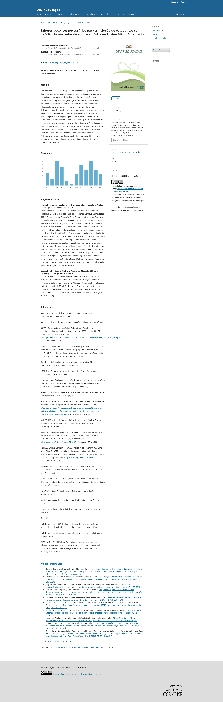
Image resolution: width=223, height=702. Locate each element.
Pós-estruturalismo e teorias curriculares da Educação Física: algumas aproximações (94, 611)
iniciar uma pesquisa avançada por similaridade (78, 647)
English (155, 34)
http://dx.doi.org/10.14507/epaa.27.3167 (58, 442)
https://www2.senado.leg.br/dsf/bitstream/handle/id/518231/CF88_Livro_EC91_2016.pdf (82, 337)
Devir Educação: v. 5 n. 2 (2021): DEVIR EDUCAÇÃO (121, 587)
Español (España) (159, 38)
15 (68, 641)
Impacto (132, 14)
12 (61, 641)
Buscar (181, 14)
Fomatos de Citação (121, 140)
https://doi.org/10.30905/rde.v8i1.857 (61, 63)
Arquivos (49, 14)
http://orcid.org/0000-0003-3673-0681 (81, 457)
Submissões (91, 14)
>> (72, 641)
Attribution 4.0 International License (77, 674)
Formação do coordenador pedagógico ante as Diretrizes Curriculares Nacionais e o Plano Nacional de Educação (94, 577)
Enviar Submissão (160, 50)
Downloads (120, 14)
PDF (117, 98)
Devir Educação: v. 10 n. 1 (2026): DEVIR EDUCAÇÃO (90, 636)
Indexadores (106, 14)
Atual (39, 14)
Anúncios (61, 14)
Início (43, 23)
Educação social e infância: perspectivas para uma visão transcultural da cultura (91, 619)
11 (58, 641)
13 (63, 641)
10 (55, 641)
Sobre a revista (75, 14)
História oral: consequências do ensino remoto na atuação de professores (88, 585)
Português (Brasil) (159, 30)
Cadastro (174, 2)
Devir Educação (48, 9)
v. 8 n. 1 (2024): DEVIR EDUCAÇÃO (71, 23)
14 (66, 641)
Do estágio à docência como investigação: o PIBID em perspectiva (91, 605)
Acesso (183, 2)
